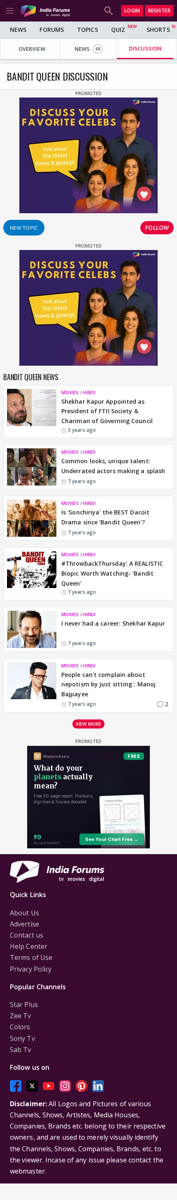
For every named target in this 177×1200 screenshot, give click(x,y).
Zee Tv (20, 1015)
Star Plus (24, 1004)
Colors (20, 1026)
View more (88, 724)
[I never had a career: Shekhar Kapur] (31, 629)
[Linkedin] (98, 1086)
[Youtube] (48, 1086)
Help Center (28, 946)
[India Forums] (45, 11)
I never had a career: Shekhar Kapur (113, 623)
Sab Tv (20, 1049)
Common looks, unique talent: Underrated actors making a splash (113, 466)
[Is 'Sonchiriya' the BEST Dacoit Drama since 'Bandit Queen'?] (31, 518)
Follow (157, 227)
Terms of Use (31, 957)
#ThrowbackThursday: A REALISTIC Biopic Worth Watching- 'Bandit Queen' (112, 573)
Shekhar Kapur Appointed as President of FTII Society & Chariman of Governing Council (107, 411)
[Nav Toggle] (10, 11)
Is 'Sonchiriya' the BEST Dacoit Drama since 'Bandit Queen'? (105, 517)
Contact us (26, 935)
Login (132, 10)
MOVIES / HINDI (78, 392)
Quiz (118, 29)
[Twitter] (32, 1086)
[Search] (109, 11)
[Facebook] (15, 1086)
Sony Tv (22, 1038)
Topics (87, 29)
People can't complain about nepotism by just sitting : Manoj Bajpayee (108, 684)
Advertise (24, 924)
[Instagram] (65, 1086)
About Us (24, 912)
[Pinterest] (81, 1086)
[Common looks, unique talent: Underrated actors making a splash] (31, 467)
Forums (52, 29)
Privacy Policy (30, 969)
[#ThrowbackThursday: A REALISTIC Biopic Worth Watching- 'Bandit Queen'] (31, 573)
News (18, 29)
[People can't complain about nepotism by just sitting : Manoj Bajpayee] (31, 685)
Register (159, 10)
